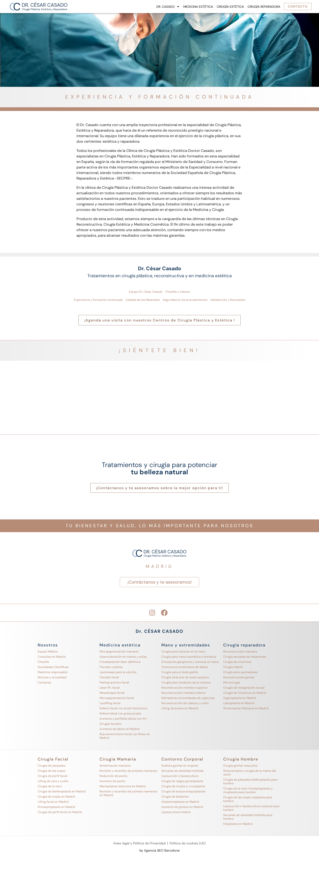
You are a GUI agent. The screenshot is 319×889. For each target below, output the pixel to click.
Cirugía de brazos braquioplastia (183, 791)
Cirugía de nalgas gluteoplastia (182, 781)
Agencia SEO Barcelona (162, 850)
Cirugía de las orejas (51, 771)
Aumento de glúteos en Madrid (182, 807)
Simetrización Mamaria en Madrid (245, 708)
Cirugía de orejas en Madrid (56, 796)
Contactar (44, 682)
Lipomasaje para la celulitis (118, 672)
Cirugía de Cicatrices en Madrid (244, 693)
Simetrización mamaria (115, 766)
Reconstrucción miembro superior (184, 688)
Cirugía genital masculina (240, 766)
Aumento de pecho (112, 781)
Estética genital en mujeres (179, 766)
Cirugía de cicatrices (237, 662)
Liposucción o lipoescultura (179, 776)
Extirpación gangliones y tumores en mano (190, 662)
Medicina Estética (198, 7)
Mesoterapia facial (112, 693)
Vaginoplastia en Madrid (239, 698)
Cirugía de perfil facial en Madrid (60, 812)
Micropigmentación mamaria (119, 651)
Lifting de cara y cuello (53, 781)
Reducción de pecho (113, 776)
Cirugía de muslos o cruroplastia (183, 786)
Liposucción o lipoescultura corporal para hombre (251, 808)
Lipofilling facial (110, 703)
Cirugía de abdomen (175, 796)
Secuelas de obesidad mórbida (182, 771)
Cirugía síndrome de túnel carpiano (185, 677)
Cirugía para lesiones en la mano (183, 651)
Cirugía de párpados (51, 766)
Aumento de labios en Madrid (119, 729)
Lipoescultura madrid (175, 812)
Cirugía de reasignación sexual (244, 688)
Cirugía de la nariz (50, 786)
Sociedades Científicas (53, 667)
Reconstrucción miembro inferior (183, 693)
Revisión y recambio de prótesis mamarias (128, 771)
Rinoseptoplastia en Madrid (56, 807)
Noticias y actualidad (52, 677)
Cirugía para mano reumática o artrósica (188, 657)
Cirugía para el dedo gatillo (179, 672)
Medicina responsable (53, 672)
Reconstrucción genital (238, 677)
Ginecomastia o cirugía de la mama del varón (249, 772)
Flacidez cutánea (111, 667)
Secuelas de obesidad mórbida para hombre (247, 817)
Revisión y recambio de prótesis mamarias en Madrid (128, 793)
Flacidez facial (109, 677)
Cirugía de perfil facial (52, 776)
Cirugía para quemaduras (240, 672)
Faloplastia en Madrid (237, 824)
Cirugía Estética (230, 7)
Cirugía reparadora (264, 7)
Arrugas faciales (110, 724)
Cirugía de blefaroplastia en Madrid (61, 791)
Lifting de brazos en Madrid (179, 708)
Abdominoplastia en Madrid (180, 802)
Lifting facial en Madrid (53, 802)
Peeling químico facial (114, 682)
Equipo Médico (48, 651)
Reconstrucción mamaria (240, 651)
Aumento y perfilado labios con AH (123, 719)
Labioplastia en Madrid (238, 703)
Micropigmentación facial (117, 698)
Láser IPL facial (110, 688)
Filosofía (43, 662)
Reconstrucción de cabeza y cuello (185, 703)
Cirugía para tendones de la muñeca (185, 682)
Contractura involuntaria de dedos (184, 667)
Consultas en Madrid (52, 657)
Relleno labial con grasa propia (120, 713)
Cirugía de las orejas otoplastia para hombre (247, 799)
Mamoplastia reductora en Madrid (123, 786)
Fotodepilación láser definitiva (120, 662)
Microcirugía (231, 682)
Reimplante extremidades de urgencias (188, 698)
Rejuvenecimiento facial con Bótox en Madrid (125, 736)
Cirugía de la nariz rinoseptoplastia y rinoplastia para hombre (248, 790)
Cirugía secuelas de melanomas (244, 657)
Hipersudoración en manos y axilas (123, 657)
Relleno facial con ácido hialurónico (123, 708)
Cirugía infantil (233, 667)
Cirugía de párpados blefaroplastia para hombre (250, 781)
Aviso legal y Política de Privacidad (139, 843)
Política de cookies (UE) (188, 843)
